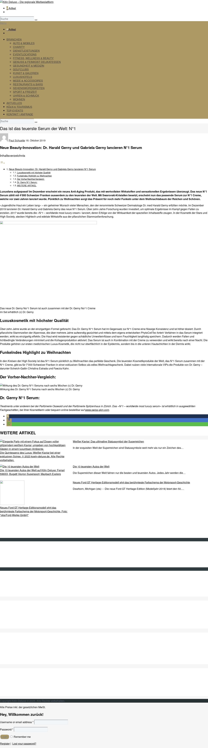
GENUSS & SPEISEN (19, 644)
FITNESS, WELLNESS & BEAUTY (33, 58)
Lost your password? (24, 743)
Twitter (10, 580)
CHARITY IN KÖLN (17, 615)
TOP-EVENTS (14, 110)
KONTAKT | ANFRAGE (19, 114)
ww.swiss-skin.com (98, 410)
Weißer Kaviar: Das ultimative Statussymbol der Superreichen (108, 441)
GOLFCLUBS (21, 69)
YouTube (11, 587)
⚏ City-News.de (15, 595)
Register (5, 743)
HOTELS (12, 659)
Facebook (12, 583)
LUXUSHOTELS (22, 77)
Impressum (12, 558)
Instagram (12, 591)
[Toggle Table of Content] (2, 163)
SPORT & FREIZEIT (25, 92)
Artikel (11, 8)
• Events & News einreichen (22, 565)
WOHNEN (19, 99)
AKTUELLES (14, 103)
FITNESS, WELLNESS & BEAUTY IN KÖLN (32, 627)
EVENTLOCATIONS (25, 54)
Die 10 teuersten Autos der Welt (91, 466)
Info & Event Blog (16, 554)
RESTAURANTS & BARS (28, 84)
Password (6, 729)
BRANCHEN (14, 39)
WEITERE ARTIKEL (26, 185)
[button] (7, 416)
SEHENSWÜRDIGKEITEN (29, 88)
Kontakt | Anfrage (16, 550)
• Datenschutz (14, 562)
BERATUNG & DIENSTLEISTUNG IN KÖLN (32, 619)
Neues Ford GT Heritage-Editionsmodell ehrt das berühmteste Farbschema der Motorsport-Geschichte (131, 482)
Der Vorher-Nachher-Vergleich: (31, 178)
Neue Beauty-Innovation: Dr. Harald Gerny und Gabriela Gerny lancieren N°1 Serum (52, 169)
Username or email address (16, 722)
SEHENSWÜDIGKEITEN (21, 683)
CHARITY (19, 47)
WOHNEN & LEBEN (18, 694)
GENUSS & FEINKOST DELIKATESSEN (37, 62)
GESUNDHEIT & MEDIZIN (28, 65)
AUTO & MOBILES (24, 43)
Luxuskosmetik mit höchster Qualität (34, 172)
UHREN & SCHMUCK (26, 95)
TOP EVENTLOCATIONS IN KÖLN (26, 623)
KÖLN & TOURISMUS (19, 107)
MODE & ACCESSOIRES (28, 80)
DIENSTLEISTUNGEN (26, 51)
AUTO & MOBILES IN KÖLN (22, 612)
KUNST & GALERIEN (26, 73)
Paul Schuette (17, 140)
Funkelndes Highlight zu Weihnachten (34, 175)
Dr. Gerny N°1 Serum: (27, 182)
